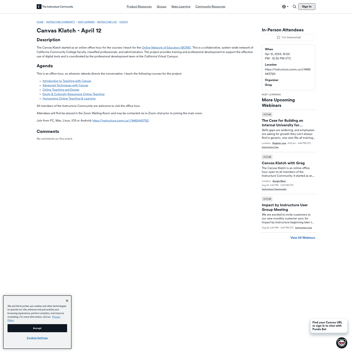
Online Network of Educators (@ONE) (166, 47)
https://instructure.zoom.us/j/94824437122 (120, 120)
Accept (37, 328)
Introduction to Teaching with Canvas (67, 81)
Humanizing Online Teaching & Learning (69, 98)
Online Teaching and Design (61, 89)
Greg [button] (268, 85)
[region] (37, 322)
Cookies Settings (37, 337)
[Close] (67, 301)
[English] (55, 6)
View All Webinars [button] (302, 237)
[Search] (294, 6)
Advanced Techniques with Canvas (65, 85)
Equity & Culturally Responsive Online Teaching (73, 94)
